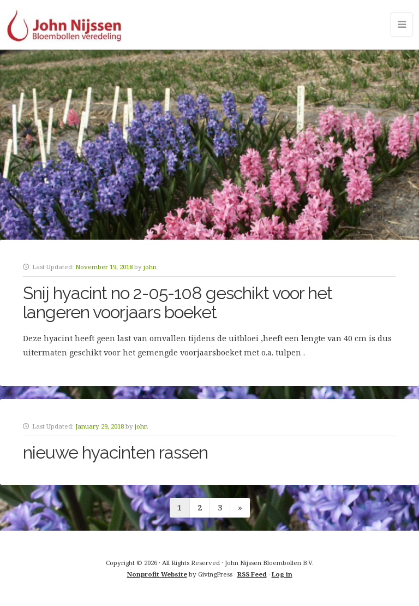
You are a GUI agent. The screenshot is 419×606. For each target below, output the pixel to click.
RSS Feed (252, 574)
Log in (282, 574)
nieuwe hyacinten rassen (115, 452)
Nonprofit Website (157, 574)
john (150, 267)
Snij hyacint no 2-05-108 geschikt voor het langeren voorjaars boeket (177, 302)
